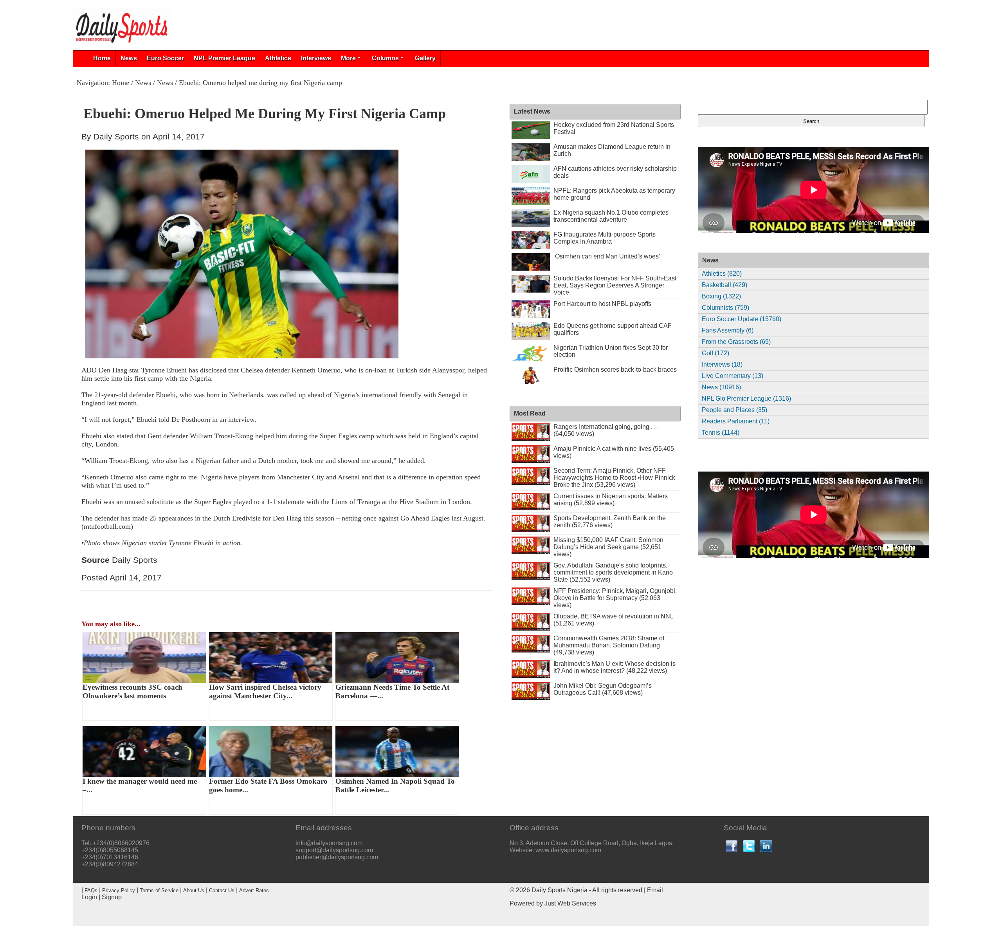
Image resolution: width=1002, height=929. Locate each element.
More (348, 58)
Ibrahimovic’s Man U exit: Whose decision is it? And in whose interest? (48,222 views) (614, 667)
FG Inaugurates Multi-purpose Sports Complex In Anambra (604, 238)
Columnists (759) (725, 307)
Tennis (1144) (720, 432)
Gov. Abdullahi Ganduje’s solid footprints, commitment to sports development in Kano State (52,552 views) (613, 572)
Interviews (316, 58)
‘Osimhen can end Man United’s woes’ (606, 256)
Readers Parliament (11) (736, 421)
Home (102, 58)
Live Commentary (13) (732, 375)
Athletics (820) (722, 273)
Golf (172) (715, 353)
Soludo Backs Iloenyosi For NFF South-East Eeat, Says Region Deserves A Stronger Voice (614, 285)
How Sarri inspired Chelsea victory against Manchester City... (265, 691)
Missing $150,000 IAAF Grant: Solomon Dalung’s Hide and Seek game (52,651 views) (608, 547)
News (129, 58)
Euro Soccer (165, 58)
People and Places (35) (734, 410)
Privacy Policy (118, 890)
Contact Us (221, 890)
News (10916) (721, 387)
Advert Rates (254, 890)
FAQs (91, 890)
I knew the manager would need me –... (140, 785)
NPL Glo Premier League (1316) (746, 398)
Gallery (425, 58)
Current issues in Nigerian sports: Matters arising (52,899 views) (610, 499)
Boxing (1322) (721, 296)
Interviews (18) (722, 364)
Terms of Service (159, 890)
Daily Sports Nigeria (560, 890)
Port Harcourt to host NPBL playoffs (602, 303)
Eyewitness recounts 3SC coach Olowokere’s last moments (132, 691)
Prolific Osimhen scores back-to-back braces (615, 369)
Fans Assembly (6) (727, 330)
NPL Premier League (224, 58)
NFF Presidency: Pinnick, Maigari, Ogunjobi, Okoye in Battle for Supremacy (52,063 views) (615, 597)
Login (89, 897)
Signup (112, 897)
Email (655, 890)
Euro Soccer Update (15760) (741, 319)
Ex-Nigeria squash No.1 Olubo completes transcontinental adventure (611, 216)
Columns (385, 58)
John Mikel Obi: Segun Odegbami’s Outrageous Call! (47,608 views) (602, 689)
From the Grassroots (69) (736, 341)
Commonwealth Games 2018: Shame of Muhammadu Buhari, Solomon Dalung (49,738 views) (608, 645)
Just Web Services (570, 903)
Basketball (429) (724, 285)
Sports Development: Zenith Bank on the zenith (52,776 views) (609, 521)
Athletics (278, 58)
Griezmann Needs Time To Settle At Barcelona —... (392, 691)
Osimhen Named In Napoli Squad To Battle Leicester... (395, 785)
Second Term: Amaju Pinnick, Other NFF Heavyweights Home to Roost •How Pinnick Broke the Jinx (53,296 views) (614, 477)
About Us (193, 890)
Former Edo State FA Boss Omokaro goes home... (268, 785)
